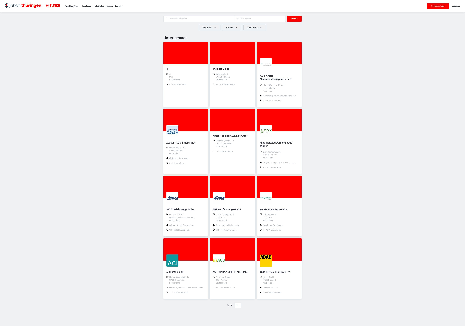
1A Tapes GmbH (221, 68)
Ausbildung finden (72, 6)
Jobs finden (86, 6)
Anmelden (456, 6)
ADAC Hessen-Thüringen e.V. (275, 272)
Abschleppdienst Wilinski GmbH (230, 135)
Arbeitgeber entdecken (104, 6)
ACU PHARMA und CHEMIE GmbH (230, 271)
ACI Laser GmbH (175, 271)
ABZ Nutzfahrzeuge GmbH (180, 209)
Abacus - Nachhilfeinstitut (180, 142)
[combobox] (199, 19)
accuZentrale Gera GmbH (273, 209)
